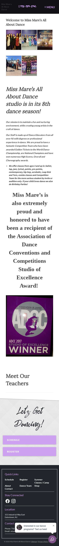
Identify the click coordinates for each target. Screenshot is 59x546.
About (8, 485)
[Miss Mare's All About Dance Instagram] (13, 501)
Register (13, 451)
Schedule (13, 440)
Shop (36, 485)
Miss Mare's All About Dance (6, 7)
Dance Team (26, 485)
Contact (9, 488)
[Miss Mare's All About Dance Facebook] (7, 501)
